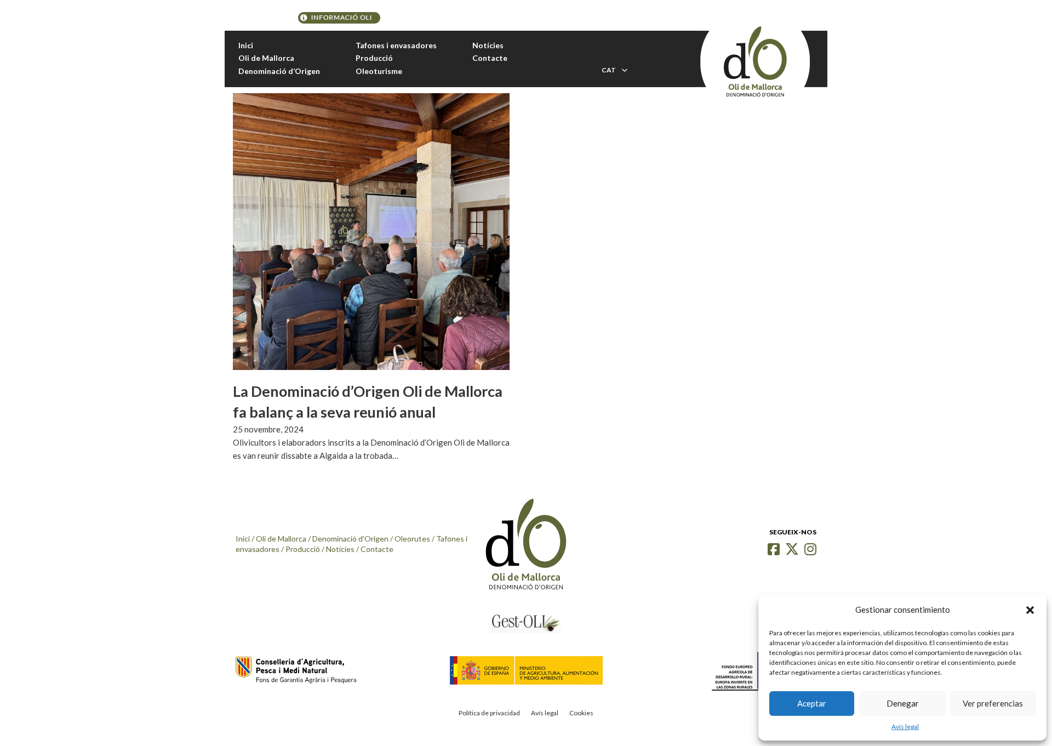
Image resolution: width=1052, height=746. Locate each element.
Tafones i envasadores (396, 45)
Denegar (903, 703)
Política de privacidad (489, 713)
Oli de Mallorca (266, 57)
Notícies (488, 45)
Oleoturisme (379, 71)
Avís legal (905, 726)
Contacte (489, 57)
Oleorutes (412, 538)
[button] (1030, 610)
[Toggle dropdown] (624, 70)
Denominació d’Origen (279, 71)
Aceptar (811, 703)
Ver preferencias (993, 703)
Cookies (581, 713)
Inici (245, 45)
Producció (374, 57)
